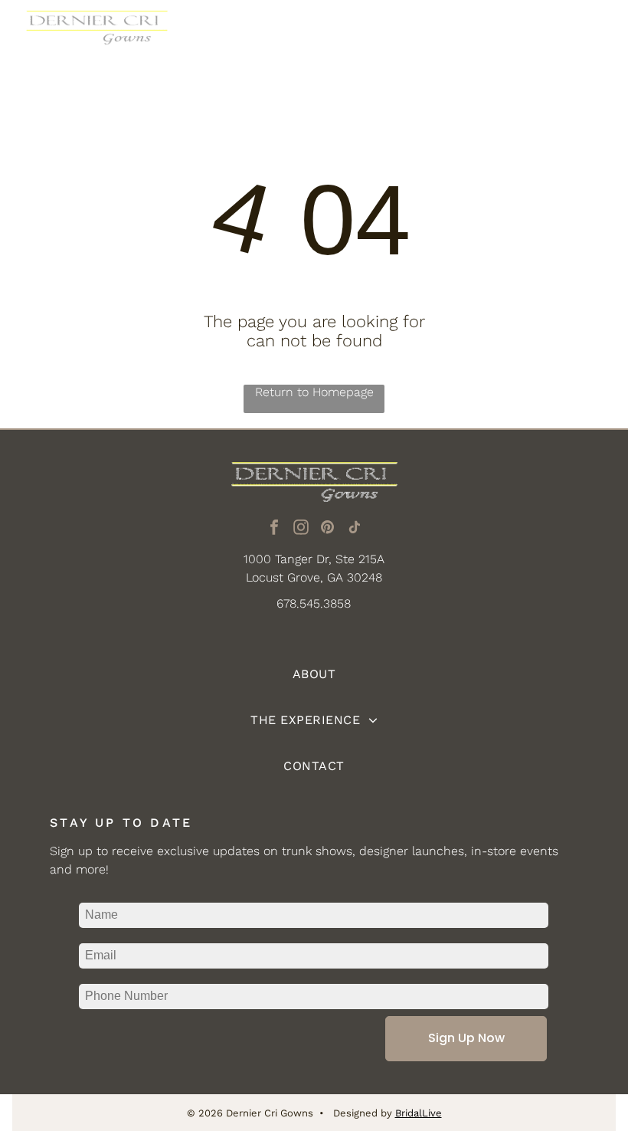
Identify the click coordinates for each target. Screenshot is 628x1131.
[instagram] (300, 529)
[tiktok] (354, 529)
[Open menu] (592, 35)
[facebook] (274, 529)
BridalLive (418, 1113)
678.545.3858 (313, 603)
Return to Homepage (314, 392)
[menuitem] (314, 674)
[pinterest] (327, 529)
